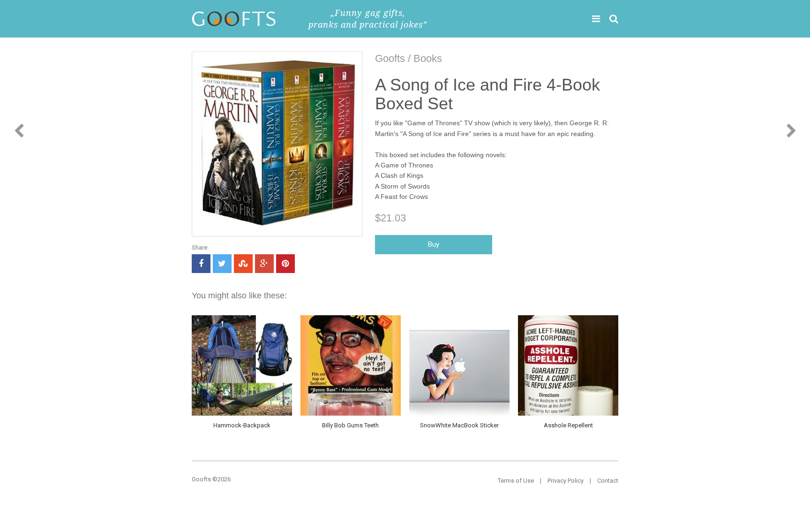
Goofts (390, 58)
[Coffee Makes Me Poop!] (791, 131)
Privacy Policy (566, 480)
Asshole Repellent (568, 425)
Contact (607, 480)
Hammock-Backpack (241, 425)
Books (427, 58)
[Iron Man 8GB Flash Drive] (19, 131)
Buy (433, 244)
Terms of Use (516, 480)
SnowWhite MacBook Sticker (459, 425)
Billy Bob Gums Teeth (350, 425)
